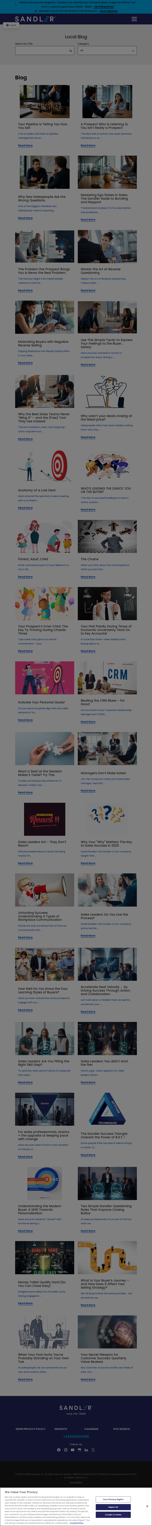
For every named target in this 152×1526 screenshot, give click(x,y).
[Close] (147, 1506)
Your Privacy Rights (113, 1499)
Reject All (113, 1507)
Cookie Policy (76, 1523)
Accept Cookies (113, 1514)
